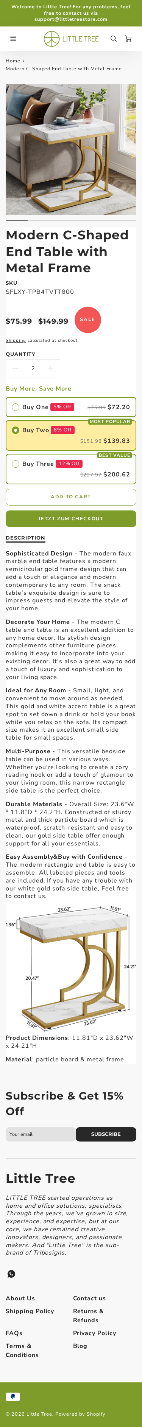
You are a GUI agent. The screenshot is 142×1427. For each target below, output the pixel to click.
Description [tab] (25, 538)
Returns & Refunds (89, 1316)
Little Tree (41, 1178)
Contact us (89, 1298)
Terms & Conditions (22, 1350)
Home (13, 60)
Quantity (21, 354)
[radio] (71, 407)
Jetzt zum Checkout (71, 518)
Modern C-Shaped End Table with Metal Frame (64, 68)
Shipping (16, 340)
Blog (80, 1346)
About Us (20, 1298)
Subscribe (106, 1134)
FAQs (14, 1333)
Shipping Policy (30, 1311)
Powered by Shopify (80, 1414)
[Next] (132, 156)
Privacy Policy (94, 1333)
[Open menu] (13, 38)
